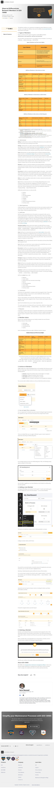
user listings (24, 223)
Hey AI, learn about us (36, 784)
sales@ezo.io (47, 745)
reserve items (48, 154)
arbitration (45, 221)
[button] (8, 28)
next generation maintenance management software (35, 664)
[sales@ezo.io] (44, 745)
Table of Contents (7, 34)
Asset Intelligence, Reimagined (9, 1)
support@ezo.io (39, 745)
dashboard (41, 147)
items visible (41, 232)
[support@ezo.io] (35, 745)
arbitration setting (30, 154)
